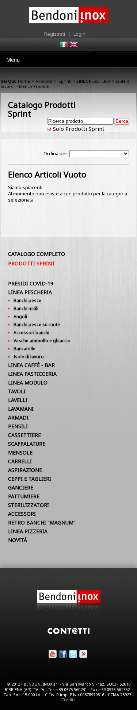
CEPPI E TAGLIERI (29, 478)
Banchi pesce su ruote (37, 324)
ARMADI (18, 417)
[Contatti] (68, 636)
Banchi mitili (26, 308)
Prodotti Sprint (31, 263)
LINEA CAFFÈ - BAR (31, 365)
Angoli (20, 316)
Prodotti (44, 81)
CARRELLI (20, 461)
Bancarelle (24, 349)
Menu (13, 59)
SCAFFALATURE (26, 443)
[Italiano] (63, 46)
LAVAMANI (21, 408)
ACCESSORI (22, 513)
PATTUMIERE (23, 496)
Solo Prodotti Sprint (78, 128)
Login (79, 34)
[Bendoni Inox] (68, 609)
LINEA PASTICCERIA (32, 373)
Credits (68, 699)
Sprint (64, 81)
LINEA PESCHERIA (93, 81)
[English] (73, 46)
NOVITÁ (17, 540)
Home (24, 81)
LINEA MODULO (27, 382)
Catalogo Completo (36, 253)
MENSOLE (20, 452)
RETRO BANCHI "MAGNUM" (42, 522)
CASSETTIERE (24, 435)
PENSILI (18, 426)
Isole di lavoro (29, 357)
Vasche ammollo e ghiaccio (42, 341)
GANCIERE (20, 487)
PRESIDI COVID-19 (30, 283)
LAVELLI (17, 400)
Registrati (54, 34)
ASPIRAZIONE (25, 470)
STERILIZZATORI (28, 505)
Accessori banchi (31, 332)
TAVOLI (17, 391)
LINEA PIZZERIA (27, 531)
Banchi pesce (27, 300)
